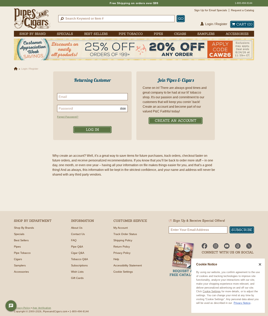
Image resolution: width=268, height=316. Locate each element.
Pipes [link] (158, 34)
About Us (76, 227)
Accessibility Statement (127, 265)
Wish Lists (77, 271)
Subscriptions (79, 265)
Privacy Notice (242, 302)
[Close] (260, 264)
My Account (120, 227)
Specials (19, 234)
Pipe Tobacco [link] (131, 34)
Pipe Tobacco (22, 252)
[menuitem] (32, 34)
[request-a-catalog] (183, 259)
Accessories (21, 271)
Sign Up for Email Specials (210, 10)
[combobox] (116, 18)
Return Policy (121, 246)
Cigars (18, 259)
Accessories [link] (237, 34)
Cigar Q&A (77, 252)
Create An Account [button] (175, 120)
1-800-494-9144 (243, 3)
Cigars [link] (180, 34)
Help (116, 259)
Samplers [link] (206, 34)
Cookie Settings (212, 291)
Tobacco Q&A (79, 259)
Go (180, 18)
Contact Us (78, 234)
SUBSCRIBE (241, 230)
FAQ (74, 240)
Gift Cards (77, 278)
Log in (92, 129)
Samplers (20, 265)
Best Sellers (21, 240)
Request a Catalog (242, 10)
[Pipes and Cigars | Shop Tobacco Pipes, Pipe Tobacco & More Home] (32, 18)
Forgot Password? (67, 117)
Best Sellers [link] (96, 34)
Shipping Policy (122, 240)
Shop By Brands (24, 227)
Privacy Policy (121, 252)
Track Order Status (125, 234)
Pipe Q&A (77, 246)
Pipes (17, 246)
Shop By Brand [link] (32, 34)
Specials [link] (65, 34)
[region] (228, 286)
